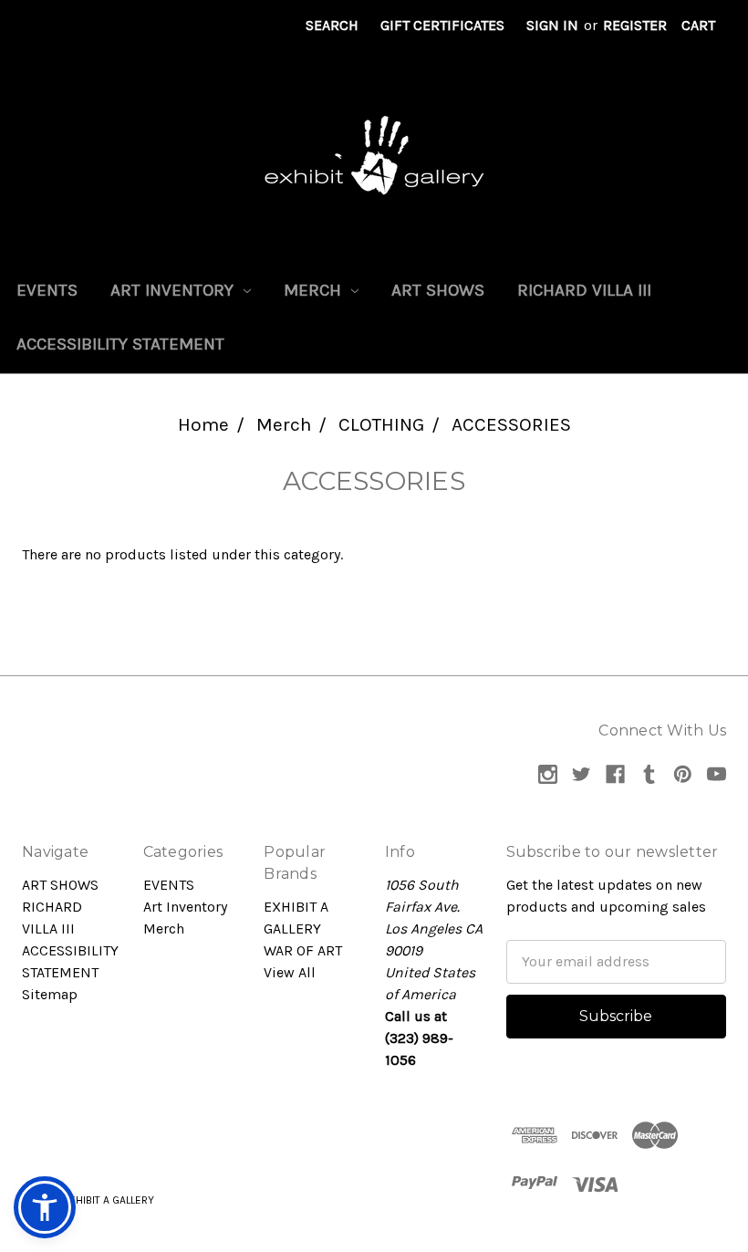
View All (290, 972)
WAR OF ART (303, 950)
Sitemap (50, 994)
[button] (44, 1207)
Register (635, 25)
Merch (315, 290)
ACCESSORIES (511, 424)
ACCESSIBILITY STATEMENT (120, 344)
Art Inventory (174, 290)
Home (203, 424)
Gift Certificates (442, 25)
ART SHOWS (437, 290)
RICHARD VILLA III (584, 290)
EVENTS (47, 290)
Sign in (552, 25)
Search (332, 25)
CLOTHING (381, 424)
